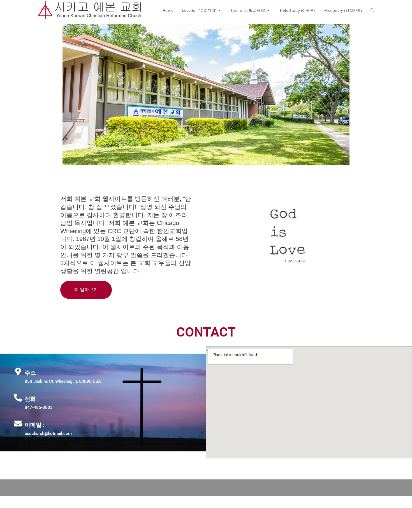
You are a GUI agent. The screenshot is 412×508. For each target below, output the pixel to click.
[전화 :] (18, 398)
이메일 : (34, 424)
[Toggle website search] (372, 10)
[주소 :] (18, 371)
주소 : (32, 372)
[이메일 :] (18, 424)
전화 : (32, 398)
